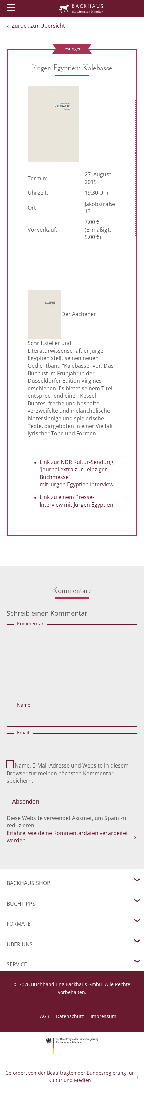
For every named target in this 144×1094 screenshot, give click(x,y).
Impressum (103, 1016)
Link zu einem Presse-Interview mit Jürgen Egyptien (76, 500)
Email (23, 732)
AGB (44, 1016)
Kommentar (30, 623)
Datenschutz (70, 1016)
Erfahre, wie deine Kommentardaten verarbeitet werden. (67, 836)
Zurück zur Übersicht (38, 25)
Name (23, 705)
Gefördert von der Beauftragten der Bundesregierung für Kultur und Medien (69, 1076)
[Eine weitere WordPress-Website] (80, 8)
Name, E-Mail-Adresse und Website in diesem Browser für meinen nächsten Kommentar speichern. (68, 773)
